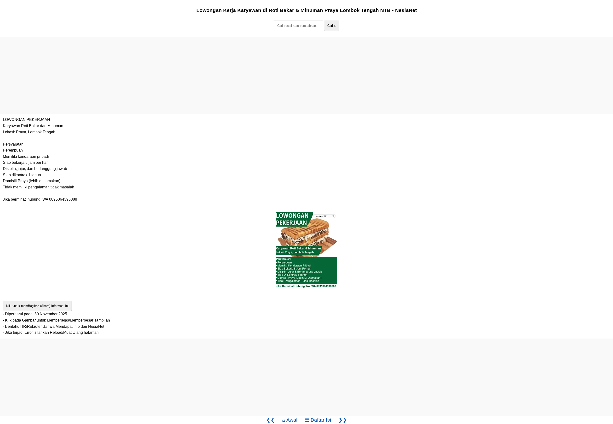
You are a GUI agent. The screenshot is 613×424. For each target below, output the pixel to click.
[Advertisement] (143, 70)
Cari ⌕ (331, 26)
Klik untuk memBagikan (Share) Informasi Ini (37, 306)
